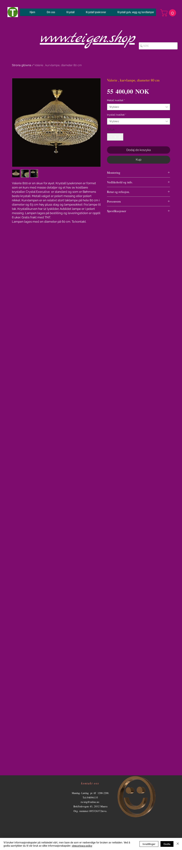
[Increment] (120, 136)
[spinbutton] (115, 136)
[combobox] (138, 107)
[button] (169, 12)
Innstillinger (149, 844)
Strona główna (21, 65)
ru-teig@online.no (90, 802)
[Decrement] (110, 136)
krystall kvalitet (116, 114)
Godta (167, 844)
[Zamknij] (178, 844)
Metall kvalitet (116, 100)
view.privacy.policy (82, 845)
